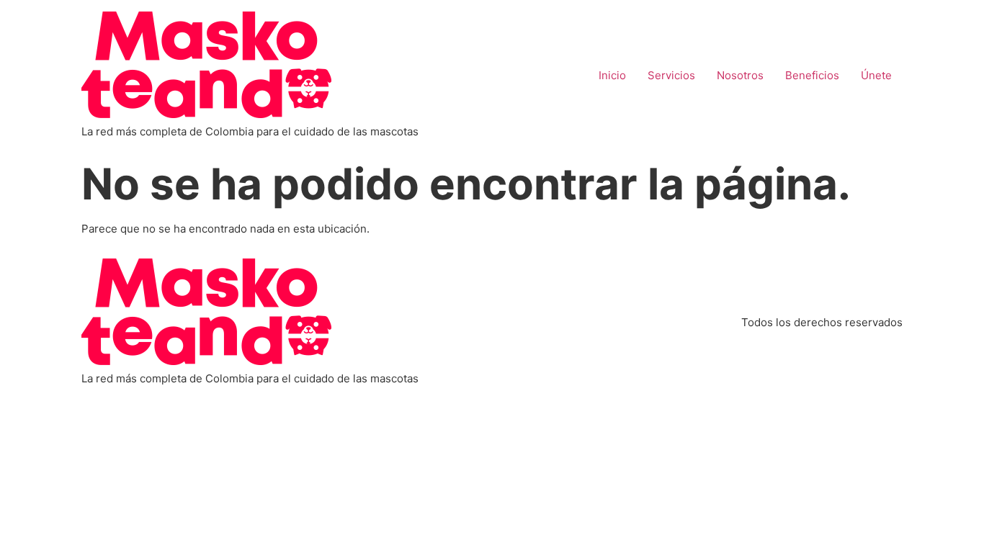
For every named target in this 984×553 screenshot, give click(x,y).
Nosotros (740, 75)
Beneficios (812, 75)
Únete (876, 75)
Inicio (612, 75)
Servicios (671, 75)
